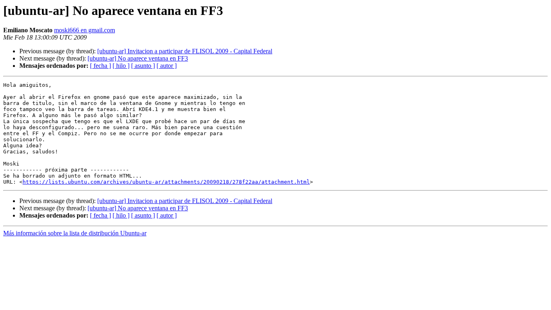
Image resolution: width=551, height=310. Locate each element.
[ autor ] (167, 65)
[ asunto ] (143, 65)
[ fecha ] (100, 65)
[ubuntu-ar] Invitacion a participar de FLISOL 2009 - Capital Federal (184, 51)
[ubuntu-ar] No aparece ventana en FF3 (138, 58)
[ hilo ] (121, 65)
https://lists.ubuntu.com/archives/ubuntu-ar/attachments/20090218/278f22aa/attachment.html (166, 182)
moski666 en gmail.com (84, 30)
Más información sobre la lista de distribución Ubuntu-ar (74, 233)
